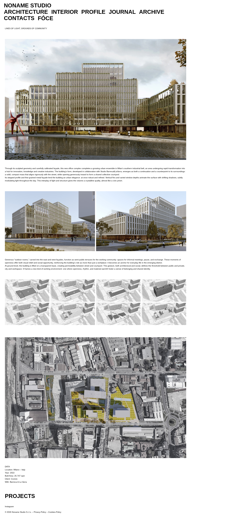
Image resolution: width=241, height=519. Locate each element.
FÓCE (45, 18)
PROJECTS (20, 496)
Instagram (9, 506)
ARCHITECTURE (26, 12)
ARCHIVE (151, 12)
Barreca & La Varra (18, 482)
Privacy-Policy (40, 512)
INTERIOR (64, 12)
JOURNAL (122, 12)
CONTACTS (19, 18)
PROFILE (93, 12)
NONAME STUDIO (27, 5)
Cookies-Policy (54, 512)
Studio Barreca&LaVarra (111, 171)
